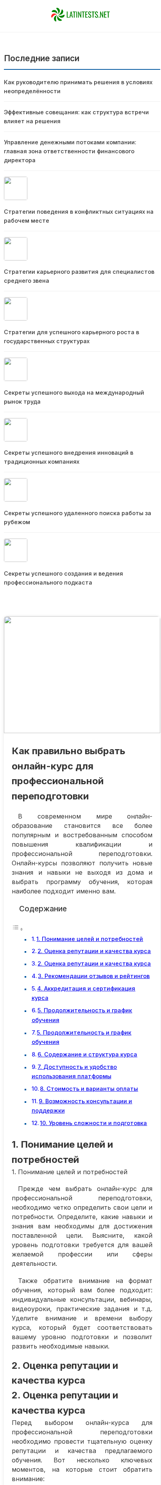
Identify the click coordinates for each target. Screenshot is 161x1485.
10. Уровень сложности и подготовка (93, 1123)
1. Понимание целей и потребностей (89, 939)
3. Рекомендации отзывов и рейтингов (94, 976)
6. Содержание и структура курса (87, 1054)
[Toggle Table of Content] (17, 929)
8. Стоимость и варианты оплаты (89, 1088)
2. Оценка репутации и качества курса (94, 951)
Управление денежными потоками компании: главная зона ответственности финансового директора (70, 151)
